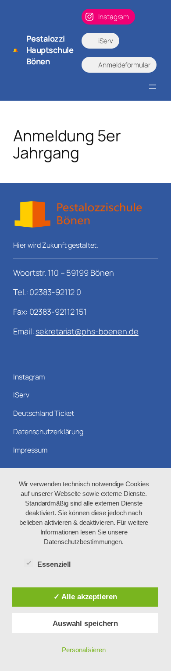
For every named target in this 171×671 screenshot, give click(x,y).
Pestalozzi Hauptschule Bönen (50, 49)
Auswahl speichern (85, 623)
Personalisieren (84, 649)
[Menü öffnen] (152, 86)
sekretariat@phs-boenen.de (87, 331)
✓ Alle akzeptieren (85, 597)
